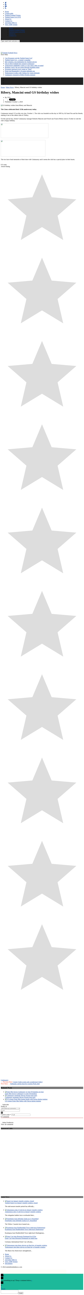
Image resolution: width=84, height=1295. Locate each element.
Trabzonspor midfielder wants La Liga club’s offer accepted (24, 65)
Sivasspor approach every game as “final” (18, 69)
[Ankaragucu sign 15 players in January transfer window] (24, 1210)
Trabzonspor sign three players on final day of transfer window (25, 1247)
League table (9, 13)
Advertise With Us (11, 23)
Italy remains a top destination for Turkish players (21, 62)
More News (10, 87)
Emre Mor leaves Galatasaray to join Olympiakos (21, 1094)
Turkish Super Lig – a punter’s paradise (17, 60)
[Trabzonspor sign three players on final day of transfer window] (26, 1245)
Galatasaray (4, 1080)
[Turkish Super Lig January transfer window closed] (19, 1201)
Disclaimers (8, 1263)
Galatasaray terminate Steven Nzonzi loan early (20, 1097)
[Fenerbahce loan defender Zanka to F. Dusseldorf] (22, 1219)
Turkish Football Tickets (13, 15)
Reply (3, 1289)
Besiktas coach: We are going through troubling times (22, 67)
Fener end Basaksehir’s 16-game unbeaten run (20, 71)
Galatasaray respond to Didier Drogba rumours (20, 75)
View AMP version (11, 24)
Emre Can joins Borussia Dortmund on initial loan (21, 1238)
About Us (8, 19)
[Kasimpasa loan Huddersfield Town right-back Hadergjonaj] (25, 1227)
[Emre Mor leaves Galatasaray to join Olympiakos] (24, 1092)
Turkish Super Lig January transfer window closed (21, 1203)
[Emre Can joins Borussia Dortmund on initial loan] (20, 1236)
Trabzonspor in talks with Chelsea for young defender (22, 73)
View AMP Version (11, 1262)
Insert (21, 1293)
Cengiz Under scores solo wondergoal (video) (28, 1082)
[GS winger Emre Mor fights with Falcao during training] (26, 1099)
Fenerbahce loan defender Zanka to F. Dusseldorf (21, 1220)
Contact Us (8, 21)
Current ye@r (6, 1115)
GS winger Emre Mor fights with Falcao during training (23, 1101)
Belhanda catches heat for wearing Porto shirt (25, 1084)
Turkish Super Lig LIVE (13, 17)
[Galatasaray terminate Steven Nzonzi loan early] (21, 1095)
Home (7, 11)
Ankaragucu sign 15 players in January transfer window (23, 1212)
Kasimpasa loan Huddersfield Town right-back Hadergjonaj (24, 1229)
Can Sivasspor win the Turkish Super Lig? (18, 58)
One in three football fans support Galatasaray (20, 64)
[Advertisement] (38, 46)
